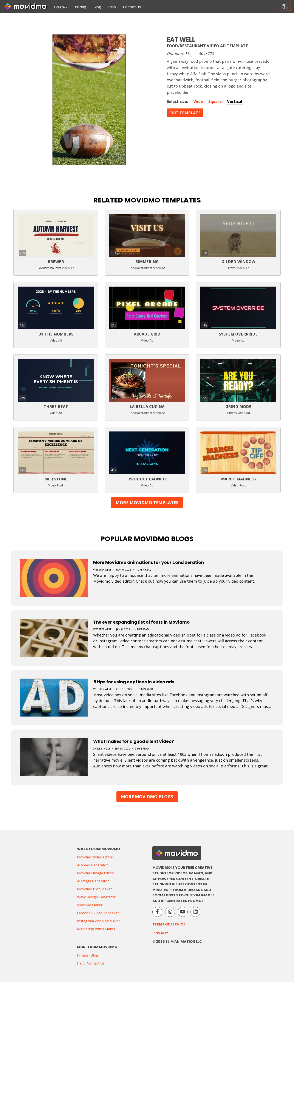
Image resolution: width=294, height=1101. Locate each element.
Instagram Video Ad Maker (98, 921)
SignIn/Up (284, 6)
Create (59, 7)
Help (112, 7)
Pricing (80, 7)
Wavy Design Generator (96, 897)
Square (215, 101)
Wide (198, 101)
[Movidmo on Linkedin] (195, 912)
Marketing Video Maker (96, 929)
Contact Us (132, 7)
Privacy (160, 932)
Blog (97, 7)
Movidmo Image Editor (95, 873)
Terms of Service (168, 924)
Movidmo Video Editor (95, 857)
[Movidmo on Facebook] (157, 912)
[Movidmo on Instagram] (170, 912)
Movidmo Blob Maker (94, 889)
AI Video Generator (92, 865)
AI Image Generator (93, 881)
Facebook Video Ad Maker (98, 913)
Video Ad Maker (89, 905)
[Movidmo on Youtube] (183, 912)
